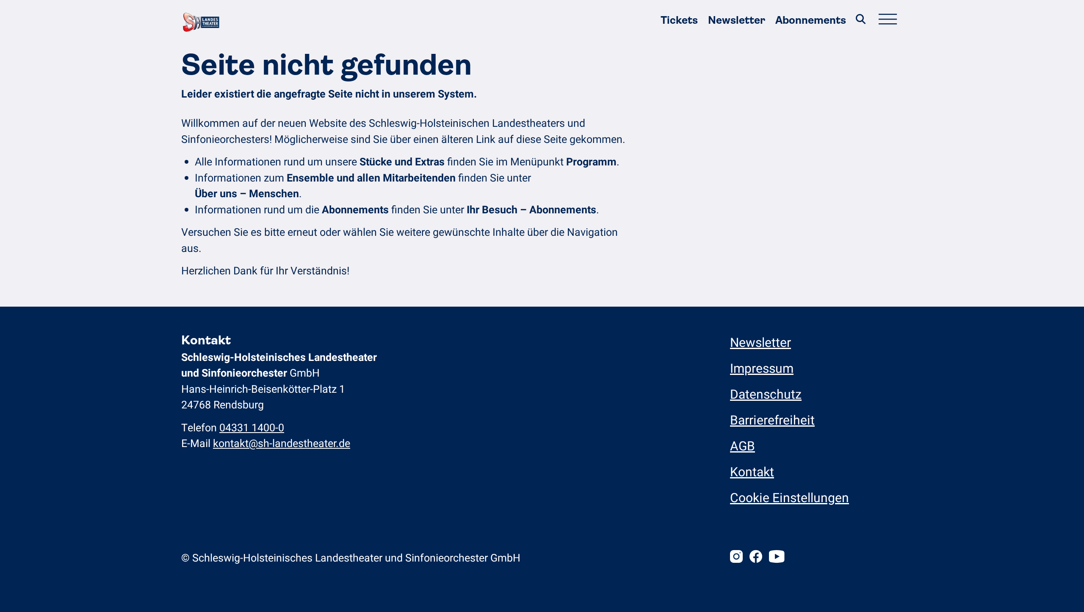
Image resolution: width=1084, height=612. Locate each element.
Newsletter (736, 20)
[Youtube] (776, 558)
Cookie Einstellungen (789, 498)
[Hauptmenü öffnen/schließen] (887, 20)
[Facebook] (755, 558)
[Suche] (860, 20)
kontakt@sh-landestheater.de (281, 444)
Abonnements (810, 20)
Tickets (679, 20)
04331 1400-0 (251, 428)
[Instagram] (736, 558)
